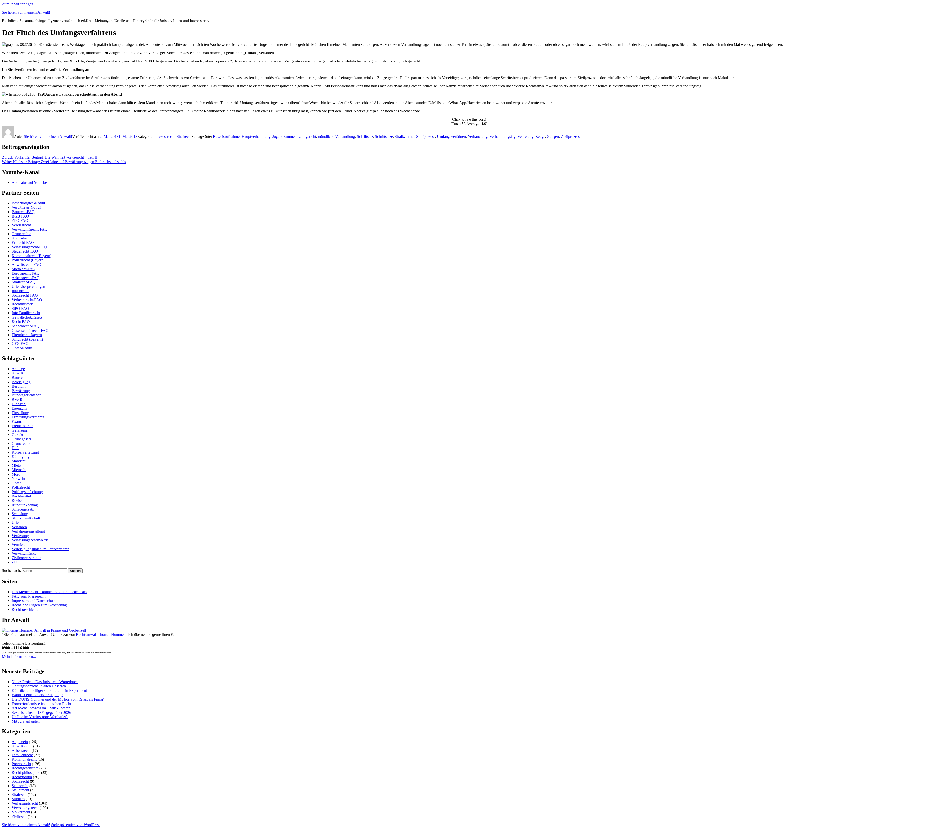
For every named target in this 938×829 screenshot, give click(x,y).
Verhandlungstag (502, 137)
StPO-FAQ (20, 308)
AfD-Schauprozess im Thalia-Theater (41, 708)
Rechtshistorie (22, 304)
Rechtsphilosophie (26, 772)
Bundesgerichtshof (26, 395)
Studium (18, 799)
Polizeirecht (21, 487)
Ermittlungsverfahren (28, 417)
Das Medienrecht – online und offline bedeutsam (49, 592)
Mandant (18, 461)
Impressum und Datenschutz (33, 601)
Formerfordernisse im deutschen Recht (41, 704)
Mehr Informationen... (19, 656)
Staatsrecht (20, 786)
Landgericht (307, 137)
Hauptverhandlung (256, 137)
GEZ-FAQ (20, 344)
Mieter (17, 465)
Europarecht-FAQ (26, 273)
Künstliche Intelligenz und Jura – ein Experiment (49, 690)
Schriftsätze (384, 137)
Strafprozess (425, 137)
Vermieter (19, 544)
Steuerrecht (20, 790)
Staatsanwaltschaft (26, 518)
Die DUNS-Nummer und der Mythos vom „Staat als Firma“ (58, 699)
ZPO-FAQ (20, 220)
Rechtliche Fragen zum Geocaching (39, 605)
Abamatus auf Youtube (29, 182)
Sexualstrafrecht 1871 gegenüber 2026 (41, 712)
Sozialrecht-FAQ (25, 295)
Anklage (18, 369)
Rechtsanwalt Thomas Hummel (100, 634)
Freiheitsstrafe (22, 426)
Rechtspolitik (22, 777)
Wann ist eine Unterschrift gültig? (37, 695)
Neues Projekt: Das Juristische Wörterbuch (45, 682)
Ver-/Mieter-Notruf (26, 207)
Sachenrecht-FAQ (26, 326)
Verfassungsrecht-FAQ (29, 247)
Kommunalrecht (24, 759)
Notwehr (18, 479)
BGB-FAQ (20, 216)
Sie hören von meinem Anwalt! (26, 12)
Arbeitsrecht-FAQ (26, 278)
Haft (15, 448)
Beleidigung (21, 382)
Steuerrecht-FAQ (25, 251)
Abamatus (19, 238)
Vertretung (525, 137)
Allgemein (20, 742)
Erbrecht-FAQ (23, 242)
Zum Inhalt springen (17, 4)
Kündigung (20, 457)
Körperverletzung (25, 452)
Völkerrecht (21, 812)
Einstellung (20, 413)
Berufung (19, 386)
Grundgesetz (21, 439)
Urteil (16, 522)
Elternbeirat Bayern (27, 335)
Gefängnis (20, 430)
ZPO (15, 562)
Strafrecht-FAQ (24, 282)
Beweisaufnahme (226, 137)
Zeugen (553, 137)
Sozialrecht (20, 781)
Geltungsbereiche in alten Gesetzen (39, 686)
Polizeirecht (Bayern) (28, 260)
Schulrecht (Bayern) (27, 339)
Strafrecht (184, 137)
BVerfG (18, 399)
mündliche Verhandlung (336, 137)
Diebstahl (19, 404)
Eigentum (19, 408)
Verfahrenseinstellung (28, 531)
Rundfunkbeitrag (25, 505)
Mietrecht (19, 470)
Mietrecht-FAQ (23, 269)
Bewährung (21, 391)
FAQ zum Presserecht (28, 596)
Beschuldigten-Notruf (28, 203)
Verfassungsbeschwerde (30, 540)
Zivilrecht (19, 816)
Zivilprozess (570, 137)
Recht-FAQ (21, 322)
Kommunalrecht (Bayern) (31, 256)
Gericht (17, 435)
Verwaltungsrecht (25, 808)
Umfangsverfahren (451, 137)
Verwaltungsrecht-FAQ (30, 229)
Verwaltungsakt (24, 553)
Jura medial (20, 291)
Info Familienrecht (26, 313)
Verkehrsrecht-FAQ (27, 300)
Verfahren (19, 527)
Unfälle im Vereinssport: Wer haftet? (40, 717)
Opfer (16, 483)
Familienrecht (22, 755)
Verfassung (20, 536)
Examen (18, 421)
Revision (18, 500)
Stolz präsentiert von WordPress (75, 825)
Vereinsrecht (21, 225)
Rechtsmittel (21, 496)
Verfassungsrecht (25, 803)
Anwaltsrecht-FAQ (26, 264)
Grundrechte (21, 234)
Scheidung (20, 514)
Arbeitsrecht (21, 750)
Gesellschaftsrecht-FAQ (30, 330)
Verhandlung (478, 137)
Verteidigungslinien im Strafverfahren (40, 549)
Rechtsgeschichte (25, 609)
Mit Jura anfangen (26, 721)
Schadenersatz (23, 509)
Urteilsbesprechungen (28, 286)
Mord (16, 474)
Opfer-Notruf (22, 348)
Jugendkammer (284, 137)
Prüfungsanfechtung (27, 492)
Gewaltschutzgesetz (27, 317)
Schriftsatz (365, 137)
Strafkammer (404, 137)
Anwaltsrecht (22, 746)
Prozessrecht (165, 137)
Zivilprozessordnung (27, 558)
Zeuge (540, 137)
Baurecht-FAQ (23, 212)
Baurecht (19, 377)
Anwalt (17, 373)
